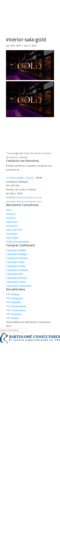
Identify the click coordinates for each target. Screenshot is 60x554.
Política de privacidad (17, 241)
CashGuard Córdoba (17, 270)
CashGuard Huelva (16, 281)
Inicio (9, 209)
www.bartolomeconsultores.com (24, 201)
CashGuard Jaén (14, 273)
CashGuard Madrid (16, 250)
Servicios (11, 217)
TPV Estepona (14, 314)
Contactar (11, 233)
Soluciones (12, 221)
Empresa (11, 213)
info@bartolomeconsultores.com (24, 197)
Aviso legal (12, 237)
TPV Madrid (12, 318)
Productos (11, 225)
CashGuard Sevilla (15, 266)
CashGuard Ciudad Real (18, 285)
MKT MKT (15, 45)
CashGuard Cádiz (15, 262)
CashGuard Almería (16, 277)
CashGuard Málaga (16, 254)
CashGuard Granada (17, 258)
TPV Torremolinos (16, 310)
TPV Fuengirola (14, 298)
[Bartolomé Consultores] (30, 338)
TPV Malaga (12, 294)
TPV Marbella (13, 302)
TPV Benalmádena (16, 306)
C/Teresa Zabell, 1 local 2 (19, 177)
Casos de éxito (14, 229)
